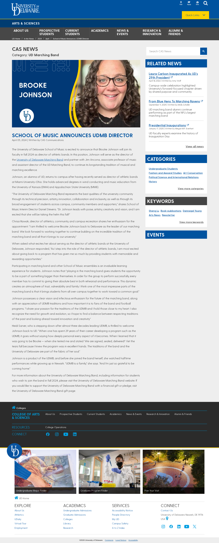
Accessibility (133, 540)
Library (67, 523)
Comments (109, 540)
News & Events (123, 32)
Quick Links (192, 15)
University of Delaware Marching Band (40, 159)
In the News (29, 39)
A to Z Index (118, 527)
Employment (21, 527)
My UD (115, 519)
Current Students (72, 32)
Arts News (154, 215)
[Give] (197, 3)
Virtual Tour (20, 523)
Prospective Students (49, 32)
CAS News (25, 49)
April (47, 39)
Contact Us (167, 510)
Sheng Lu (154, 210)
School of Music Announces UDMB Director (71, 39)
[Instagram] (163, 527)
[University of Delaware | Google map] (167, 518)
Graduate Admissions (74, 514)
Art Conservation (193, 172)
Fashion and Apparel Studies (165, 172)
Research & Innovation (152, 32)
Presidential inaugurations (167, 125)
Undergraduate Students (163, 168)
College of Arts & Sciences (26, 416)
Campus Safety (120, 523)
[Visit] (180, 3)
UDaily (18, 519)
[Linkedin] (179, 527)
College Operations (55, 427)
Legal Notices (120, 540)
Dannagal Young (192, 210)
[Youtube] (186, 527)
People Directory (121, 514)
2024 (40, 39)
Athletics (19, 514)
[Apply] (189, 3)
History (153, 181)
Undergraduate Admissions (77, 510)
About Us (21, 30)
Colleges (68, 519)
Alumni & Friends (176, 32)
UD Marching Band (44, 55)
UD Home (16, 39)
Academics (99, 30)
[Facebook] (171, 527)
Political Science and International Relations (174, 177)
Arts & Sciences (26, 23)
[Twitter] (194, 527)
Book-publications (171, 210)
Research (68, 527)
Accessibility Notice (122, 510)
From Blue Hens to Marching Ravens (174, 101)
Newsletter (168, 215)
